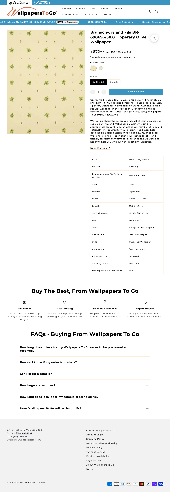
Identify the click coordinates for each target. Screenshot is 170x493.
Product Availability (97, 456)
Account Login (94, 434)
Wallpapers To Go (21, 482)
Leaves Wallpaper (138, 235)
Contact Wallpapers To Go (101, 430)
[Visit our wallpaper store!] (19, 4)
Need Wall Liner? (100, 148)
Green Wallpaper (137, 249)
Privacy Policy (94, 447)
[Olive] (93, 68)
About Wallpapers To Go (100, 465)
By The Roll (99, 82)
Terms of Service (95, 452)
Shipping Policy (95, 439)
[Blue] (100, 68)
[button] (154, 38)
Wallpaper (134, 220)
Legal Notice (93, 460)
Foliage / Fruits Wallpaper (142, 227)
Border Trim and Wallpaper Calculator (117, 124)
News (89, 469)
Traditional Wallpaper (140, 242)
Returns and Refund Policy (101, 443)
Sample (115, 82)
